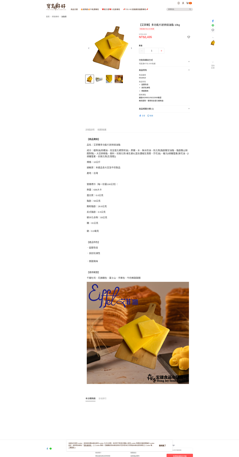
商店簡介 (98, 453)
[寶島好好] (56, 6)
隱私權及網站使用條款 (102, 456)
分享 (143, 116)
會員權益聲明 (134, 456)
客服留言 (133, 453)
